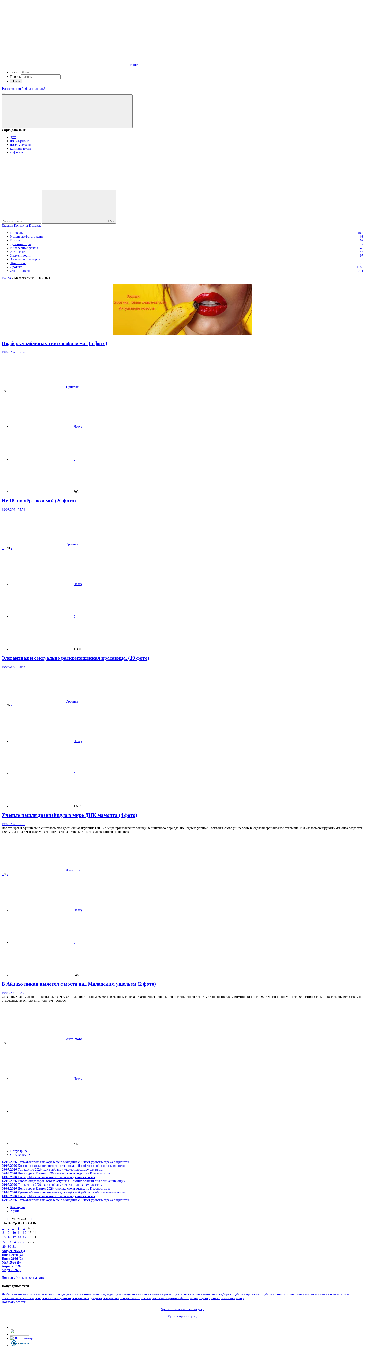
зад (103, 1294)
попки (309, 1294)
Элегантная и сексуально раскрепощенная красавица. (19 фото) (75, 658)
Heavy (78, 426)
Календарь (17, 1207)
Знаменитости (20, 255)
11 (19, 1232)
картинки (154, 1294)
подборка (224, 1294)
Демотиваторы (20, 244)
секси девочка (60, 1298)
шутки (203, 1298)
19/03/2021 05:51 (13, 509)
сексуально (111, 1298)
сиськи (146, 1298)
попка (300, 1294)
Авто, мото (18, 251)
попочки (321, 1294)
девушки (67, 1294)
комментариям (20, 148)
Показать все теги (14, 1302)
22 (4, 1242)
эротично (228, 1298)
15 (4, 1237)
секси (46, 1298)
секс (38, 1298)
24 (14, 1242)
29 (4, 1246)
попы (332, 1294)
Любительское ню (15, 1294)
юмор (240, 1298)
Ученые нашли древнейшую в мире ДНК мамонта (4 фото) (69, 815)
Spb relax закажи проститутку (182, 1309)
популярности (20, 141)
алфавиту (17, 152)
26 (24, 1242)
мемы (207, 1294)
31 (14, 1246)
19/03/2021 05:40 (13, 824)
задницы (125, 1294)
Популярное (19, 1151)
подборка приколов (246, 1294)
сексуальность (130, 1298)
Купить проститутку (182, 1316)
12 (24, 1232)
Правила (35, 225)
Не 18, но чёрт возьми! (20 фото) (39, 500)
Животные (18, 263)
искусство (139, 1294)
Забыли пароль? (33, 88)
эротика (214, 1298)
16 (9, 1237)
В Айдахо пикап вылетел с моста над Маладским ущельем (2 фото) (79, 984)
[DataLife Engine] (33, 32)
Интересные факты (24, 248)
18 (19, 1237)
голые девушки (49, 1294)
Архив (15, 1211)
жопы (96, 1294)
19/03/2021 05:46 (13, 667)
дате (13, 137)
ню (214, 1294)
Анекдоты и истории (25, 259)
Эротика (16, 267)
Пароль (15, 76)
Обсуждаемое (20, 1154)
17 (14, 1237)
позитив (289, 1294)
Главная (7, 225)
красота (183, 1294)
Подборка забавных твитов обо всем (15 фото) (54, 343)
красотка (196, 1294)
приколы (343, 1294)
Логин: (15, 72)
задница (112, 1294)
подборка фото (271, 1294)
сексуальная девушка (87, 1298)
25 (19, 1242)
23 (9, 1242)
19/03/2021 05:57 (13, 352)
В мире (15, 240)
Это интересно (20, 270)
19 (24, 1237)
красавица (169, 1294)
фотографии (189, 1298)
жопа (87, 1294)
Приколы (16, 232)
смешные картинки (166, 1298)
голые (33, 1294)
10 (14, 1232)
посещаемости (20, 144)
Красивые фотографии (26, 236)
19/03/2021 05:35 (13, 993)
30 (9, 1246)
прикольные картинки (18, 1298)
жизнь (78, 1294)
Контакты (21, 225)
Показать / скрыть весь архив (23, 1277)
